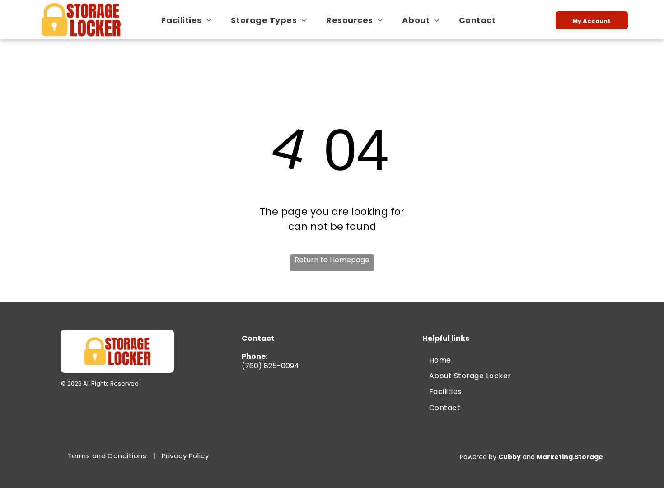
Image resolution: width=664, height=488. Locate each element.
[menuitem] (189, 20)
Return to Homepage (332, 260)
